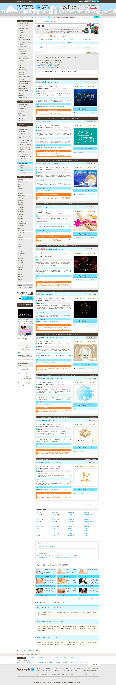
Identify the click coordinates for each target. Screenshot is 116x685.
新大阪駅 (38, 519)
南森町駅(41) (21, 202)
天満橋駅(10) (21, 225)
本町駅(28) (20, 198)
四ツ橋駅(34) (21, 209)
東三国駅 (70, 531)
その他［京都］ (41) (24, 111)
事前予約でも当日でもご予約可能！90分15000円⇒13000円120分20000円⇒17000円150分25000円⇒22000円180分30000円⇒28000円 (53, 453)
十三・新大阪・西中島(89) (25, 81)
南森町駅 (70, 517)
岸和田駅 (70, 535)
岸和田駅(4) (20, 276)
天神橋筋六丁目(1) (41, 546)
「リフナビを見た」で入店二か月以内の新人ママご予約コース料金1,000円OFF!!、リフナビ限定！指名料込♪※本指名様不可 (53, 240)
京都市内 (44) (23, 108)
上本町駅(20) (21, 239)
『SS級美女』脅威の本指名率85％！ (50, 321)
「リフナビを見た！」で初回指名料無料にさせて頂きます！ (51, 113)
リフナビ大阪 (31, 657)
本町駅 (37, 517)
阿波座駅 (86, 519)
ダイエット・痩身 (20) (25, 147)
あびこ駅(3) (20, 263)
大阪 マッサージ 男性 (42, 555)
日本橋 (41, 17)
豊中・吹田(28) (22, 86)
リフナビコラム (85, 668)
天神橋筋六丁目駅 (88, 521)
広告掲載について (46, 674)
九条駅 (53, 531)
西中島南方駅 (39, 531)
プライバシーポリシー (92, 674)
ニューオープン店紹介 (59, 668)
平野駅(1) (20, 260)
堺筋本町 (31, 17)
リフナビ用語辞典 (94, 668)
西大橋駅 (70, 519)
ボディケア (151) (24, 158)
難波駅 (85, 512)
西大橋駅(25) (21, 211)
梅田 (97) (22, 30)
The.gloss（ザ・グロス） (48, 294)
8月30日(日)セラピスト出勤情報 (49, 278)
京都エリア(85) (22, 106)
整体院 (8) (22, 165)
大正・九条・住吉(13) (24, 79)
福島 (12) (22, 35)
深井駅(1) (20, 279)
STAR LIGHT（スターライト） (50, 378)
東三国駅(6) (20, 258)
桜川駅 (37, 521)
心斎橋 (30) (22, 53)
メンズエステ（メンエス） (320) (25, 136)
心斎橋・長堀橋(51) (23, 51)
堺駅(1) (19, 272)
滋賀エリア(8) (22, 118)
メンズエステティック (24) (26, 140)
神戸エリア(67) (22, 113)
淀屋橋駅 (70, 512)
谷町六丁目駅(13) (22, 230)
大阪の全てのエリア (23, 23)
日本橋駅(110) (21, 191)
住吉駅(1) (20, 249)
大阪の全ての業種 (23, 126)
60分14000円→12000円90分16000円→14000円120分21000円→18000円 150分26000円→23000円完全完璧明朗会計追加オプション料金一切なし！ (53, 496)
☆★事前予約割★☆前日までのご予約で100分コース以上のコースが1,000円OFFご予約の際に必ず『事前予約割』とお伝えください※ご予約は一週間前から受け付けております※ (53, 154)
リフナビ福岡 (71, 657)
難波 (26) (22, 60)
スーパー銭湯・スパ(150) (24, 173)
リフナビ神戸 (39, 657)
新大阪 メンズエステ (68, 557)
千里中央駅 (54, 533)
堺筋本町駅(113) (21, 195)
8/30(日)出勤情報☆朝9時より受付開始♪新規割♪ (53, 147)
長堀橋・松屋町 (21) (24, 56)
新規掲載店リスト (49, 668)
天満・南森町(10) (23, 67)
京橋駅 (37, 528)
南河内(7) (21, 95)
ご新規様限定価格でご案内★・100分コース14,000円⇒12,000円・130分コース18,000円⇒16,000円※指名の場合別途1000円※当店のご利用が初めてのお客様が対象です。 (53, 285)
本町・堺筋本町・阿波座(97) (25, 42)
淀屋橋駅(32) (21, 184)
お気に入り (72, 17)
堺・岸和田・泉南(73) (24, 84)
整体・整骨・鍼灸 (23, 163)
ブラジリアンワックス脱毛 (57, 557)
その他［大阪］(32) (23, 97)
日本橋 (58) (22, 63)
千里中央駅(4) (21, 265)
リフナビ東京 (63, 657)
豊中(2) (51, 546)
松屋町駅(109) (21, 235)
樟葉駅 (85, 533)
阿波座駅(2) (20, 214)
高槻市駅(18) (21, 267)
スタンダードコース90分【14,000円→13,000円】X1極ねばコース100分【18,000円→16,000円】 (53, 369)
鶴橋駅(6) (20, 242)
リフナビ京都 (46, 657)
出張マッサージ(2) (23, 104)
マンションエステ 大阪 (71, 555)
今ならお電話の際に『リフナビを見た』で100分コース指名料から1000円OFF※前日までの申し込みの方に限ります (53, 411)
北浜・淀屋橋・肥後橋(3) (24, 39)
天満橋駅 (38, 524)
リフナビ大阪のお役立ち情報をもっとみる (89, 598)
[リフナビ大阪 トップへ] (28, 7)
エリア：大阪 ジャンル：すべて (45, 65)
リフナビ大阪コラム (58, 17)
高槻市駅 (70, 533)
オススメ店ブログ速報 (70, 668)
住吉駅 (69, 528)
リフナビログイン (64, 674)
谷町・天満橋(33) (23, 70)
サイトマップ (77, 674)
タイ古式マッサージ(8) (24, 161)
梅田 (51, 17)
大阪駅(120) (20, 179)
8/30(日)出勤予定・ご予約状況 (49, 190)
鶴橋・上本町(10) (23, 72)
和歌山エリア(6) (22, 120)
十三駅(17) (20, 251)
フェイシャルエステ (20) (25, 144)
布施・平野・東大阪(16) (24, 90)
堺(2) (47, 546)
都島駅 (53, 528)
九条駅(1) (20, 256)
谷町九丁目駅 (87, 524)
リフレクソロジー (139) (25, 156)
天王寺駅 (70, 514)
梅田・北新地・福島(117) (24, 28)
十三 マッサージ (78, 557)
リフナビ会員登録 (55, 674)
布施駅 (37, 538)
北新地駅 (54, 517)
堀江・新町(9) (22, 49)
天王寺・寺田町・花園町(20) (25, 76)
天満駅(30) (20, 221)
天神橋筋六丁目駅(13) (23, 223)
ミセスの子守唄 (44, 121)
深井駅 (85, 535)
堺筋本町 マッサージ (45, 557)
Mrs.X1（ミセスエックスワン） (50, 338)
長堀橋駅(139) (21, 237)
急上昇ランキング (49, 670)
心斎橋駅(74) (21, 188)
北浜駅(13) (20, 205)
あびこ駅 (38, 533)
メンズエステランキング (60, 670)
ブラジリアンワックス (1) (26, 149)
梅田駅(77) (20, 181)
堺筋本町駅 (86, 514)
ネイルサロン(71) (23, 151)
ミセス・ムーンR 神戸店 (47, 163)
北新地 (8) (22, 32)
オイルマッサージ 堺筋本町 (83, 555)
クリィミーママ (44, 207)
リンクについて (70, 670)
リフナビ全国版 (22, 657)
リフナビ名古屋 (54, 657)
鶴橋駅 (85, 526)
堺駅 (37, 535)
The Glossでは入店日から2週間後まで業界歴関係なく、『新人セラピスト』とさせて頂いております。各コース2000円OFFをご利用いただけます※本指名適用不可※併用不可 (53, 328)
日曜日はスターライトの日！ (49, 404)
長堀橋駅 (54, 526)
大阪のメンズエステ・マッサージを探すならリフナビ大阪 (59, 682)
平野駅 (85, 531)
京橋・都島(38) (22, 74)
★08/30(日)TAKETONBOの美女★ (50, 446)
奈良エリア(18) (22, 115)
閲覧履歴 (66, 17)
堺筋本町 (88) (23, 46)
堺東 (46, 17)
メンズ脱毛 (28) (23, 142)
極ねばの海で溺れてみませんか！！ (50, 362)
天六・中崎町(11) (23, 37)
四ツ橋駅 (54, 519)
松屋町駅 (38, 526)
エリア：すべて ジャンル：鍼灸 (45, 67)
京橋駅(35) (20, 244)
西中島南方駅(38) (22, 253)
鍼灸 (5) (21, 170)
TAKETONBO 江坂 (45, 420)
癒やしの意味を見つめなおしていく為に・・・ (52, 232)
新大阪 (36, 17)
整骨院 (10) (22, 168)
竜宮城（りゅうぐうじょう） (49, 82)
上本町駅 (70, 526)
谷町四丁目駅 (55, 524)
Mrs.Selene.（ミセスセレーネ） (52, 249)
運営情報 (71, 674)
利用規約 (84, 674)
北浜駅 (85, 517)
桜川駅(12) (20, 216)
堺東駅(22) (20, 274)
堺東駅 (53, 535)
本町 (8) (21, 44)
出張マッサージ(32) (23, 26)
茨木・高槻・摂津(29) (24, 88)
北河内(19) (21, 93)
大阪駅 (37, 512)
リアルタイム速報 (40, 668)
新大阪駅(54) (21, 207)
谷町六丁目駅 (71, 524)
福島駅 (53, 521)
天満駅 (69, 521)
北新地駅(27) (21, 200)
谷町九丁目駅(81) (22, 232)
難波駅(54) (20, 186)
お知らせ (39, 674)
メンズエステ (22, 131)
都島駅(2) (20, 246)
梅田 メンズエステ (60, 555)
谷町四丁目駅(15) (22, 228)
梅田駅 (53, 512)
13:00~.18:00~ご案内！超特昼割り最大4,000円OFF (53, 106)
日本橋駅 (54, 514)
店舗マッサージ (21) (24, 133)
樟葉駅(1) (20, 269)
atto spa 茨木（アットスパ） (49, 462)
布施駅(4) (20, 281)
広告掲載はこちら (85, 670)
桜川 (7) (21, 65)
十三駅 (85, 528)
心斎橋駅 (38, 514)
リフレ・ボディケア (23, 154)
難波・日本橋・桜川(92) (24, 58)
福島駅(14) (20, 218)
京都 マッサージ (51, 555)
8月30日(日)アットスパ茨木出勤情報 (50, 489)
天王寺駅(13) (21, 193)
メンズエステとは (40, 670)
